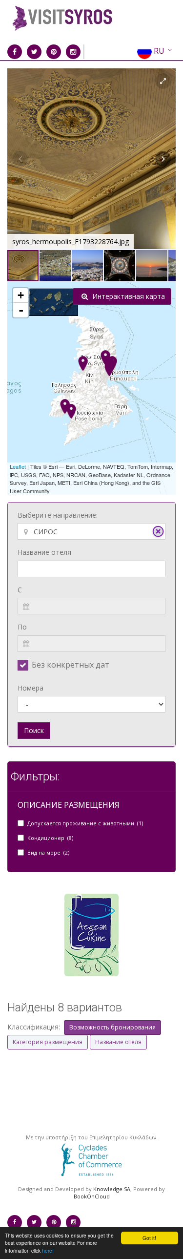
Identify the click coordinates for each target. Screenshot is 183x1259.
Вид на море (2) (48, 852)
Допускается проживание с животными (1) (85, 823)
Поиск (34, 730)
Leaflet (18, 466)
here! (48, 1250)
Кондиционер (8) (50, 837)
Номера (30, 687)
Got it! (149, 1237)
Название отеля (44, 552)
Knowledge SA (111, 1189)
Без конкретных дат (70, 664)
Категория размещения (47, 1042)
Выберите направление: (58, 515)
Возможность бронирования (112, 1027)
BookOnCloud (92, 1196)
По (22, 626)
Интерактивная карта (127, 296)
